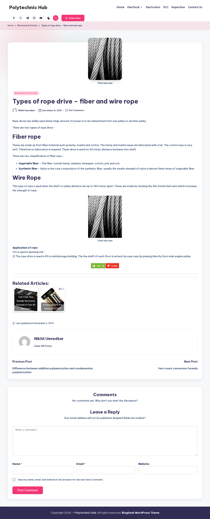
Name (17, 464)
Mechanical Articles (26, 93)
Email (81, 464)
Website (143, 464)
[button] (72, 18)
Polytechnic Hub (28, 7)
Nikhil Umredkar (48, 338)
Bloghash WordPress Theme (140, 512)
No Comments (76, 110)
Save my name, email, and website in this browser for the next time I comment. (60, 479)
